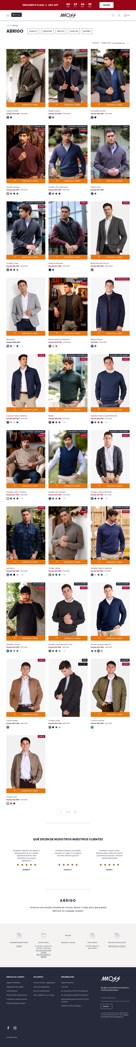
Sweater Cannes (13, 644)
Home (8, 25)
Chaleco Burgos (13, 187)
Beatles (60, 31)
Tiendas (19, 946)
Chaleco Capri (12, 263)
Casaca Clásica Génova (16, 416)
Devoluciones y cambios (117, 946)
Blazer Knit (10, 339)
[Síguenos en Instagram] (15, 1028)
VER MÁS (106, 5)
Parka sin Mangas (55, 263)
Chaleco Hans (54, 720)
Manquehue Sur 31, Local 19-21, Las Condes (75, 1000)
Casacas (74, 31)
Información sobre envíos (16, 995)
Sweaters (47, 31)
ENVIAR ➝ (106, 1006)
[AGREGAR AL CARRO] (25, 104)
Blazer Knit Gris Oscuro (100, 263)
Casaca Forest (12, 111)
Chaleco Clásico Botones (101, 492)
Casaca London (97, 720)
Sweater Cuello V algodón (101, 568)
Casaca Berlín (12, 720)
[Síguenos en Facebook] (8, 1028)
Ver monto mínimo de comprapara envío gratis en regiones (43, 953)
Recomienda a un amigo (44, 995)
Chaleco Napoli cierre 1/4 (101, 644)
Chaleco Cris (11, 797)
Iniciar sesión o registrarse (44, 982)
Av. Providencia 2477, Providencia (74, 991)
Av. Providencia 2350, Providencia (74, 995)
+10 (22, 575)
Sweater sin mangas (56, 492)
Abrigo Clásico (54, 111)
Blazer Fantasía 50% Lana (58, 339)
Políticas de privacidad (15, 1003)
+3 (106, 422)
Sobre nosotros (67, 982)
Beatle (51, 416)
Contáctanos (11, 991)
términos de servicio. (116, 1016)
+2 (22, 346)
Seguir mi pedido (13, 982)
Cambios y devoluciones (16, 999)
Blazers (87, 31)
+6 (64, 422)
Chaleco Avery (54, 568)
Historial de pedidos (42, 987)
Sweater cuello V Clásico (16, 492)
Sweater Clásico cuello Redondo (104, 416)
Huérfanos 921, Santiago (71, 1006)
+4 (64, 575)
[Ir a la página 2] (74, 812)
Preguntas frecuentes (15, 987)
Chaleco (33, 31)
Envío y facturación (41, 991)
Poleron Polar (96, 187)
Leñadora (10, 568)
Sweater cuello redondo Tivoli (60, 644)
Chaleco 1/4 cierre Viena (58, 187)
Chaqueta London (98, 111)
